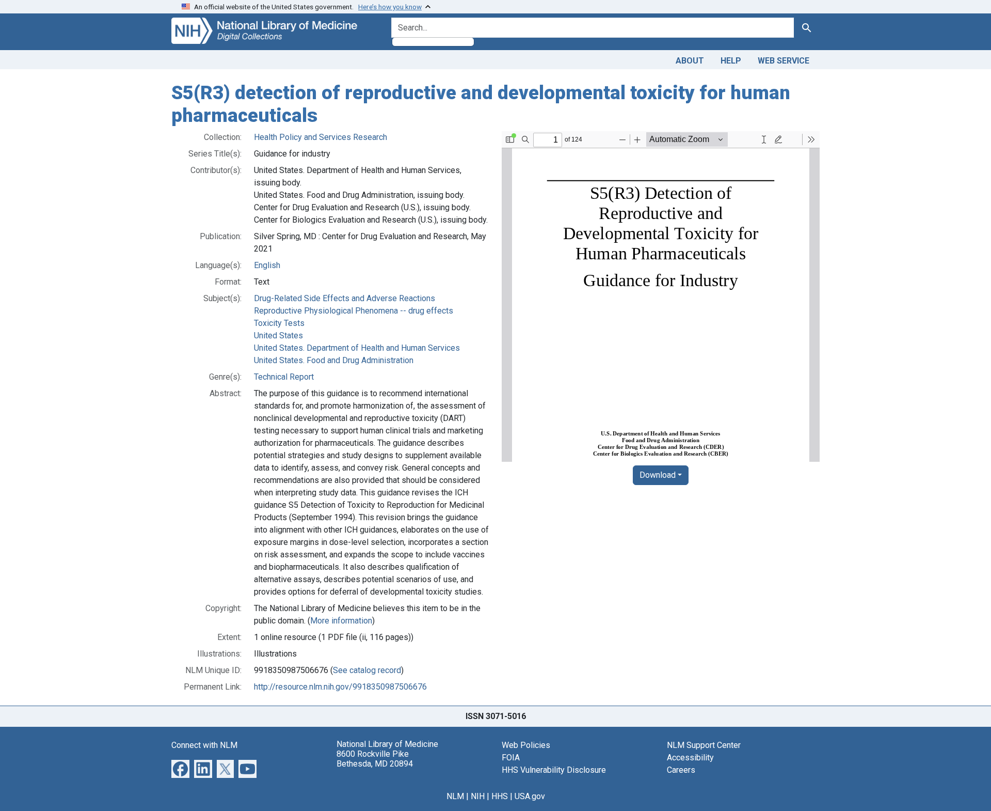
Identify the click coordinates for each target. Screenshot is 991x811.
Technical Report (284, 377)
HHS (499, 796)
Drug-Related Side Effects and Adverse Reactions (344, 298)
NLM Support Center (704, 745)
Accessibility (690, 757)
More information (341, 621)
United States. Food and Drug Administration (333, 360)
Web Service (783, 61)
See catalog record (367, 670)
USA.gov (530, 796)
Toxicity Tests (279, 323)
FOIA (511, 757)
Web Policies (526, 745)
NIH (478, 796)
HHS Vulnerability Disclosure (554, 770)
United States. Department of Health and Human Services (357, 348)
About (690, 61)
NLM (455, 796)
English (267, 265)
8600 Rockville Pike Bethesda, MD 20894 (375, 759)
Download (658, 475)
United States (278, 335)
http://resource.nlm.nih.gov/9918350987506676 (340, 687)
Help (731, 61)
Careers (681, 770)
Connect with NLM (204, 745)
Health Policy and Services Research (320, 137)
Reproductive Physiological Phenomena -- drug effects (353, 311)
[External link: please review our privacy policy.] (180, 768)
